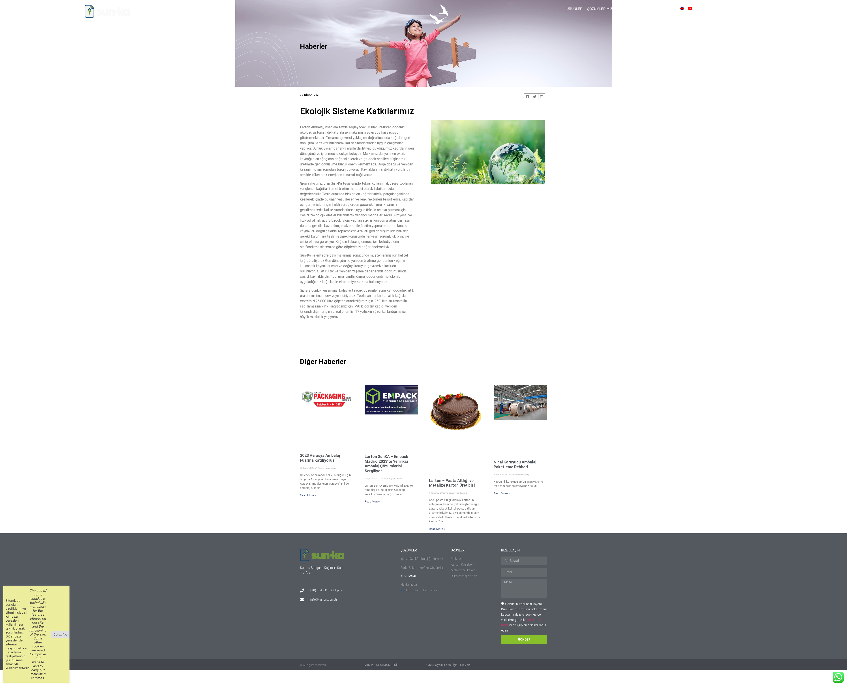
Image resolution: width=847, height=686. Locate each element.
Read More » (308, 495)
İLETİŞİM (669, 9)
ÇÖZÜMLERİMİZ (599, 9)
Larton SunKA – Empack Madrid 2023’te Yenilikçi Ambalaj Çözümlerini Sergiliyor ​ (386, 463)
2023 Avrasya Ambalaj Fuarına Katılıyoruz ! (320, 458)
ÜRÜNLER (574, 9)
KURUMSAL (626, 9)
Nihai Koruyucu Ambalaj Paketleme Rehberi (515, 464)
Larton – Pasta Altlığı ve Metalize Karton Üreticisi (452, 483)
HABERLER (649, 9)
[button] (698, 9)
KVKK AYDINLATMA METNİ (380, 665)
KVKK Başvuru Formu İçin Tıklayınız (448, 665)
